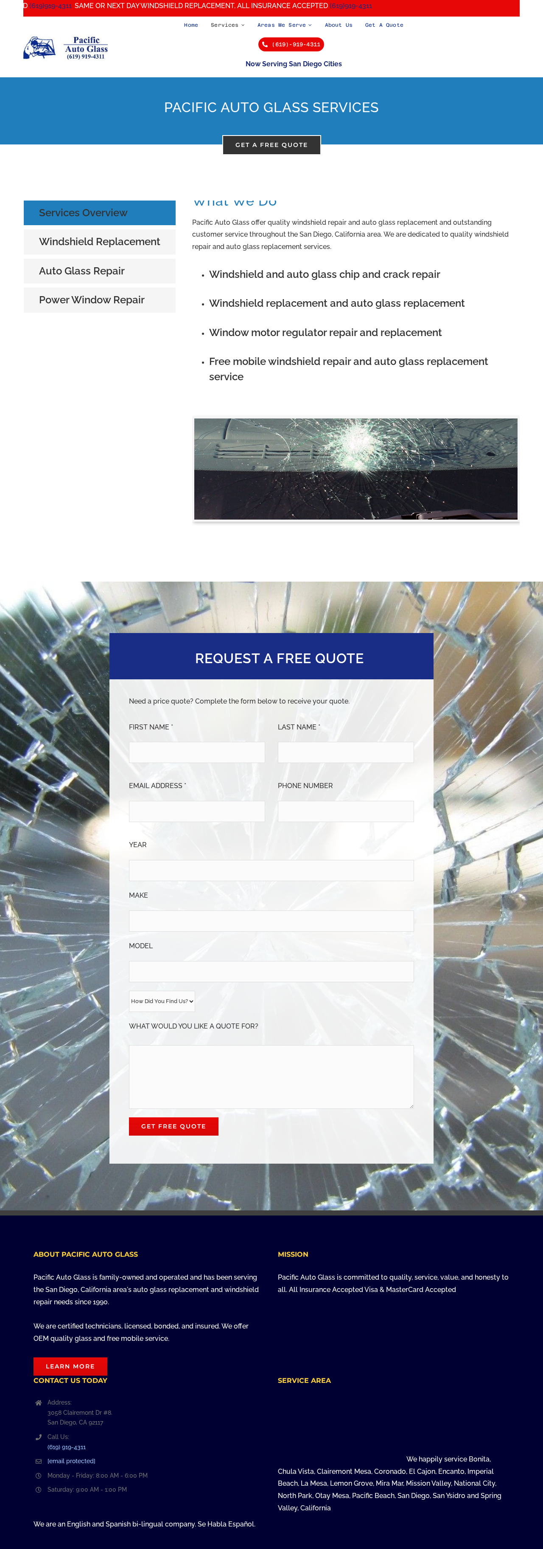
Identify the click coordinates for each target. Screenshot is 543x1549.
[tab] (100, 213)
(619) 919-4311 (67, 1447)
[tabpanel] (356, 370)
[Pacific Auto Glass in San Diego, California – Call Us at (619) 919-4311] (65, 39)
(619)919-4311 (292, 6)
